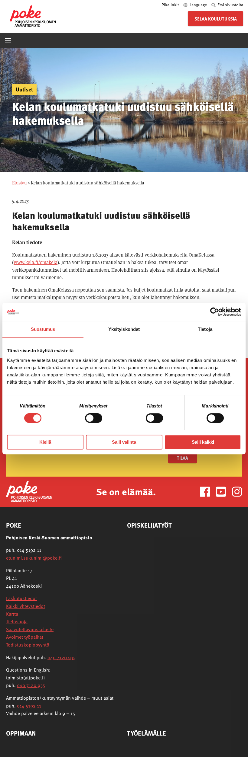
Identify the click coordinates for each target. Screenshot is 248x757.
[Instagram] (237, 491)
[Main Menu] (8, 40)
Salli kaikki (203, 442)
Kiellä (45, 442)
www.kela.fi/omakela (35, 262)
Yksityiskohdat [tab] (124, 329)
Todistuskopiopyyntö (27, 644)
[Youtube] (223, 491)
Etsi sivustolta (230, 5)
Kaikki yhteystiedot (25, 606)
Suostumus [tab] (43, 329)
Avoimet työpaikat (24, 636)
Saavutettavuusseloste (30, 629)
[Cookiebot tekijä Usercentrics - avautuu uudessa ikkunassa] (214, 311)
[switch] (93, 418)
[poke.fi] (33, 15)
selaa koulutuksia (215, 18)
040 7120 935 (61, 657)
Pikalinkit (171, 5)
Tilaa (182, 458)
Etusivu (19, 183)
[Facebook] (207, 491)
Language (198, 5)
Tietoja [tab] (205, 329)
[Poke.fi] (29, 491)
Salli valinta (124, 442)
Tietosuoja (17, 621)
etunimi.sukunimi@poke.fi (34, 557)
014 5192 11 (29, 705)
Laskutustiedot (21, 598)
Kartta (12, 614)
